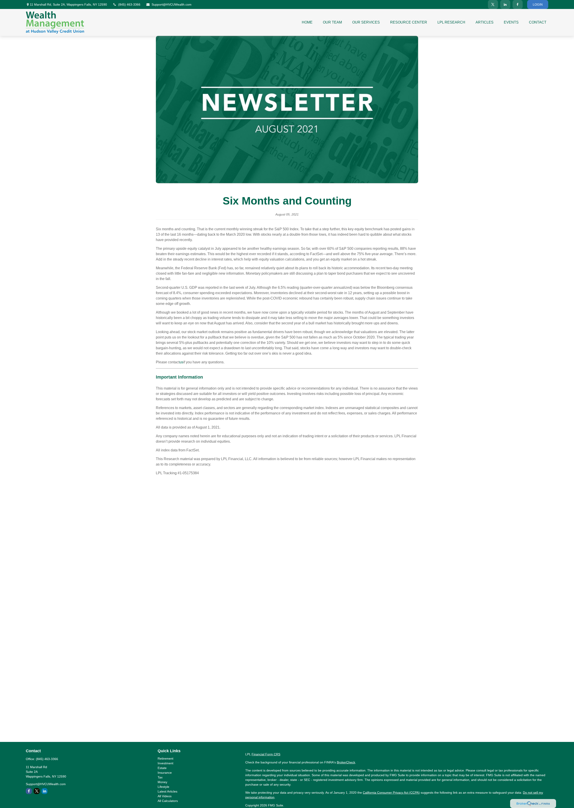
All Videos (165, 796)
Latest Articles (167, 791)
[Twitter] (493, 4)
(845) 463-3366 (129, 4)
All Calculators (168, 801)
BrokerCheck (346, 762)
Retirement (165, 758)
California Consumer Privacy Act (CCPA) (391, 792)
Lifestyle (163, 787)
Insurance (165, 772)
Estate (162, 768)
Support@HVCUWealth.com (171, 4)
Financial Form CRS (266, 754)
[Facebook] (518, 4)
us (181, 362)
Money (162, 782)
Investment (165, 763)
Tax (160, 777)
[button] (307, 22)
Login (538, 4)
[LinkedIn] (505, 4)
